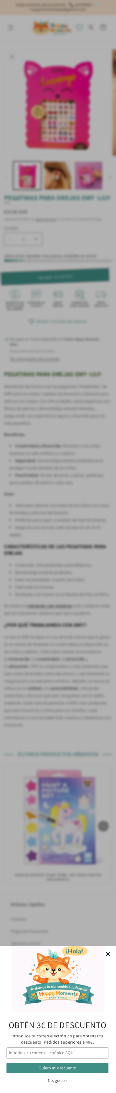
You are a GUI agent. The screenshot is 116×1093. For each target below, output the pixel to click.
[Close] (108, 954)
